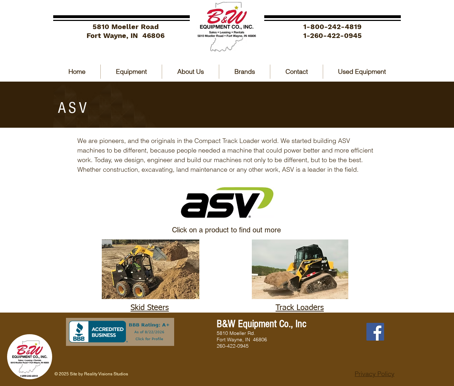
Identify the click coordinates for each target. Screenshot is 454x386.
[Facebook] (375, 332)
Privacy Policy (374, 374)
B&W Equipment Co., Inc (261, 324)
